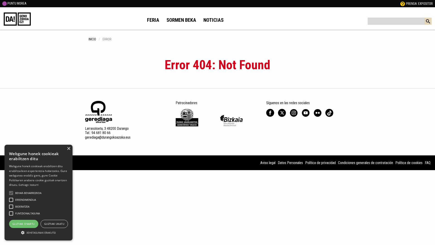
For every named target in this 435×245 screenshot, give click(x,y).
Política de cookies (409, 163)
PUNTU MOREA (17, 3)
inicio (92, 39)
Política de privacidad (320, 163)
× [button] (68, 148)
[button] (11, 193)
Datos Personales (290, 163)
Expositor (425, 3)
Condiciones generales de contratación (365, 163)
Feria (153, 20)
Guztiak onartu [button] (23, 223)
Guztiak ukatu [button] (54, 223)
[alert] (38, 192)
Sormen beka (181, 20)
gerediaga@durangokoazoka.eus (107, 137)
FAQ (427, 163)
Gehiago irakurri (29, 184)
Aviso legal (268, 163)
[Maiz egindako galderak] (402, 3)
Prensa (411, 3)
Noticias (213, 20)
